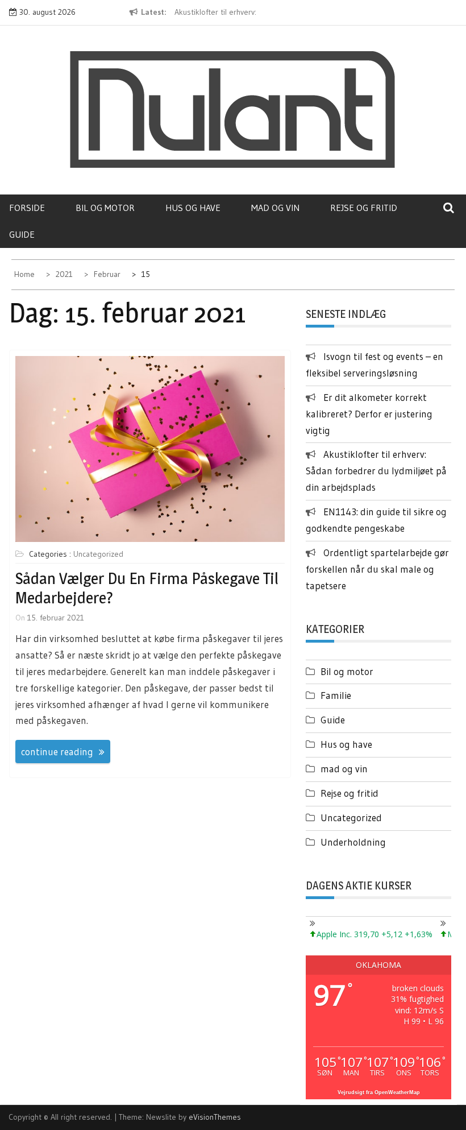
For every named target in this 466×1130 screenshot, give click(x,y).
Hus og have (192, 207)
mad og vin (344, 769)
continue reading (57, 752)
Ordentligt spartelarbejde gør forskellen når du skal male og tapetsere (377, 569)
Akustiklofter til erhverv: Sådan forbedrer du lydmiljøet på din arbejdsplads (376, 470)
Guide (22, 234)
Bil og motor (105, 207)
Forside (27, 207)
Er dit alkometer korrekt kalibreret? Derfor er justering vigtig (369, 413)
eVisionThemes (215, 1117)
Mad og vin (275, 207)
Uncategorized (98, 554)
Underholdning (353, 842)
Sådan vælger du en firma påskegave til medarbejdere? (146, 588)
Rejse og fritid (363, 207)
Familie (336, 695)
